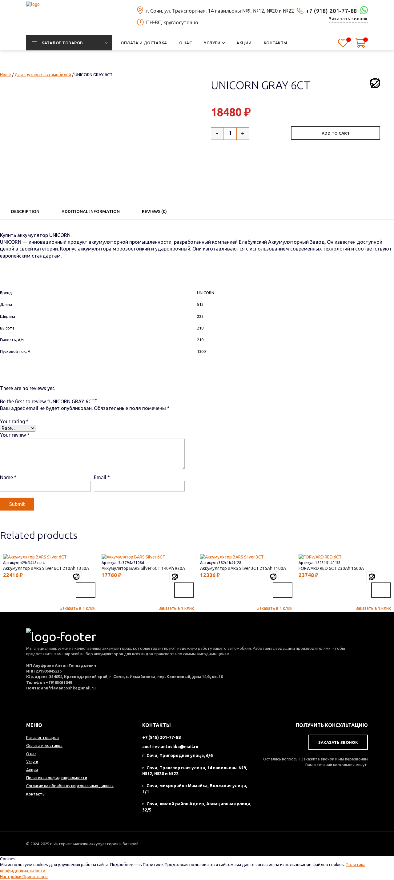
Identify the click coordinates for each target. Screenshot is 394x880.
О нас (31, 754)
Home (5, 74)
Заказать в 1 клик (77, 608)
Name (8, 477)
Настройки (11, 876)
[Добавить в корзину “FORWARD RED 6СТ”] (381, 590)
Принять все (35, 876)
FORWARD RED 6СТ (330, 568)
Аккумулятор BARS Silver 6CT (44, 568)
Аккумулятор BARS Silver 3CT (241, 568)
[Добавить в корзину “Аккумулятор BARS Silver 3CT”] (282, 590)
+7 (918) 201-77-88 (331, 11)
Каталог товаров (42, 737)
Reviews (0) (154, 211)
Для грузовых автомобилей (42, 74)
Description (25, 211)
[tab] (25, 211)
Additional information (91, 211)
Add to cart (336, 133)
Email (102, 477)
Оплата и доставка (44, 745)
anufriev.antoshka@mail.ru (170, 746)
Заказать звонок (348, 18)
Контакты (36, 794)
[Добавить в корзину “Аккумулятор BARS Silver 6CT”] (85, 590)
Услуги (32, 762)
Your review (15, 435)
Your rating (14, 421)
